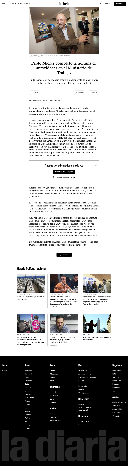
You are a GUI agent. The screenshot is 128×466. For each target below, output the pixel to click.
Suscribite (120, 4)
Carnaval (28, 374)
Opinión (28, 415)
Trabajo (28, 425)
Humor (81, 389)
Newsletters (117, 370)
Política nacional (24, 3)
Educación (29, 394)
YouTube (115, 377)
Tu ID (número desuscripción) (85, 409)
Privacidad (116, 412)
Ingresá (72, 177)
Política (27, 418)
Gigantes (53, 402)
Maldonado (54, 374)
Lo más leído (83, 370)
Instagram (116, 384)
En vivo (81, 381)
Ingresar (107, 3)
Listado (81, 404)
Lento (52, 399)
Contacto (116, 416)
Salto (52, 381)
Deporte (28, 387)
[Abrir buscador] (100, 4)
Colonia (53, 370)
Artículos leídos (56, 421)
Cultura (27, 384)
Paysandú (54, 377)
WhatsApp (116, 381)
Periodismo (54, 414)
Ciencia (27, 377)
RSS (114, 374)
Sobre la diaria (84, 421)
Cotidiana (28, 381)
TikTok (115, 391)
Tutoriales (116, 406)
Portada (5, 370)
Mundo (27, 411)
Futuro (27, 401)
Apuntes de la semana (87, 377)
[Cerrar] (96, 165)
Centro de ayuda (119, 402)
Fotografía (82, 386)
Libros (27, 408)
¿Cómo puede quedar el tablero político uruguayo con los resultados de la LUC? (62, 339)
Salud (27, 421)
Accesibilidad (117, 409)
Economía (28, 391)
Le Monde (54, 395)
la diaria (13, 3)
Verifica (28, 428)
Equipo (81, 425)
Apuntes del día (84, 374)
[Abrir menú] (3, 3)
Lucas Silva (53, 345)
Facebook (116, 387)
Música (53, 417)
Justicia (28, 404)
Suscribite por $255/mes (64, 172)
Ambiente (28, 370)
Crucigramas (83, 393)
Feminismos (29, 398)
